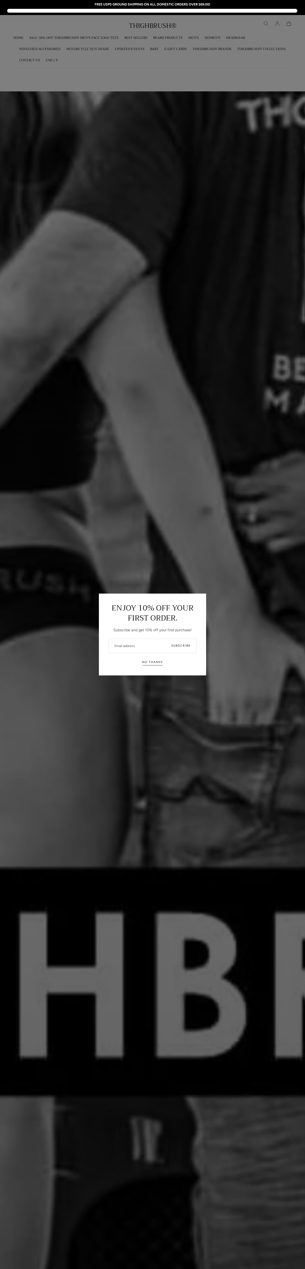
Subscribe (181, 645)
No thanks (152, 662)
